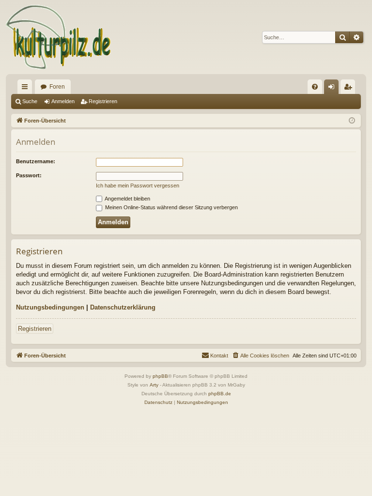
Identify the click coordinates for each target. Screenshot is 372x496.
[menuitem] (315, 86)
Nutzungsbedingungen (50, 307)
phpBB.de (219, 393)
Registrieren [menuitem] (349, 88)
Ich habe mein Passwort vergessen (137, 185)
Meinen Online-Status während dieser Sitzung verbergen (171, 207)
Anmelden (63, 101)
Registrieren (103, 101)
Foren (57, 86)
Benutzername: (35, 161)
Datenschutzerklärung (122, 307)
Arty (154, 385)
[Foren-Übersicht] (59, 37)
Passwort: (29, 175)
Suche (29, 101)
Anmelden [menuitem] (333, 88)
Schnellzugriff (26, 88)
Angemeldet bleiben (127, 199)
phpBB (160, 376)
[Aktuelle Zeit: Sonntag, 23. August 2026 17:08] (352, 120)
